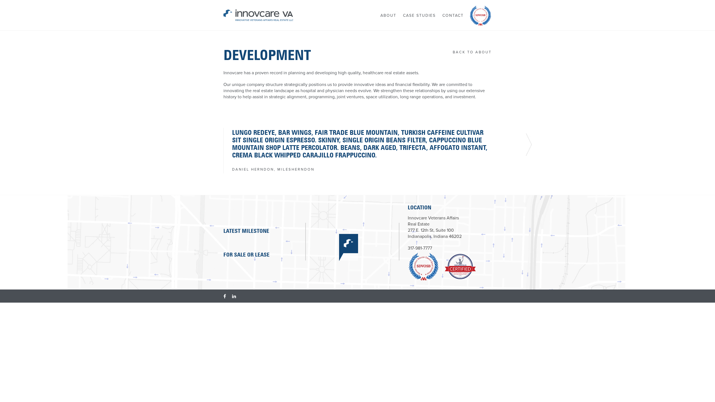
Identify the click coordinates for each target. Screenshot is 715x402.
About (388, 15)
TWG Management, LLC (258, 15)
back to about (472, 52)
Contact (453, 15)
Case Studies (419, 15)
